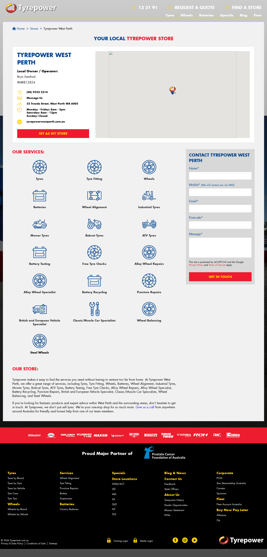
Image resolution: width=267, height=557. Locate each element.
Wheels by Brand (17, 509)
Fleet (258, 15)
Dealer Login (146, 541)
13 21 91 (148, 7)
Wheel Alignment (69, 478)
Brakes (63, 493)
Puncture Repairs (69, 488)
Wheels (187, 15)
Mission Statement (174, 510)
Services (66, 473)
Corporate (225, 473)
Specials (226, 15)
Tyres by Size (15, 483)
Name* (194, 168)
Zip (218, 520)
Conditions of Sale (36, 543)
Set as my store (53, 133)
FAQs (167, 515)
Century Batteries (69, 509)
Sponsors (221, 493)
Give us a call (145, 407)
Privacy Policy (196, 265)
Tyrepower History (174, 500)
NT (113, 509)
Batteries (206, 15)
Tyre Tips (12, 498)
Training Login (121, 541)
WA (114, 494)
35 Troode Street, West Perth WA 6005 (52, 103)
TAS (114, 514)
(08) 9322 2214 (37, 92)
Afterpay (221, 515)
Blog (243, 15)
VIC (114, 489)
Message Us (35, 98)
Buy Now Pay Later (232, 510)
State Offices (171, 489)
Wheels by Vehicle (18, 514)
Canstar (221, 488)
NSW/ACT (118, 484)
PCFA (219, 478)
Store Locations (124, 479)
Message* (195, 234)
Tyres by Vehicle (16, 488)
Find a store (247, 7)
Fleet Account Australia (229, 504)
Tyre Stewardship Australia (231, 483)
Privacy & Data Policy (12, 543)
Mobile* (211, 185)
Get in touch (220, 277)
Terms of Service (217, 265)
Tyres (170, 15)
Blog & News (175, 473)
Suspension (66, 498)
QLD (114, 504)
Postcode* (196, 218)
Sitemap (53, 543)
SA (113, 499)
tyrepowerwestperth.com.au (46, 121)
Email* (193, 201)
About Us (171, 495)
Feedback (169, 484)
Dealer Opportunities (175, 505)
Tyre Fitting (65, 483)
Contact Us (173, 479)
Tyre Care (13, 493)
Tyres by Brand (16, 478)
